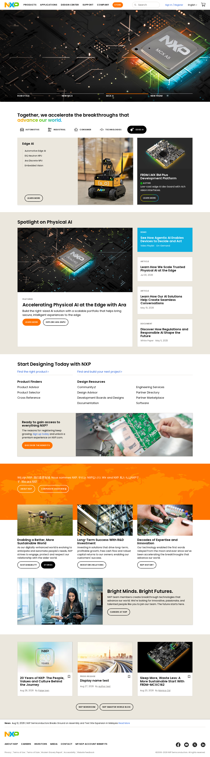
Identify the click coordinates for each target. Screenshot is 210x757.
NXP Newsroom (87, 707)
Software (142, 403)
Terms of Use (19, 752)
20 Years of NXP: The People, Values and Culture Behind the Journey (42, 681)
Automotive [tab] (32, 129)
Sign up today (41, 434)
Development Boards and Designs (100, 398)
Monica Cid (164, 690)
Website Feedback (85, 752)
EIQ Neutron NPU (33, 155)
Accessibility (69, 752)
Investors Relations (91, 565)
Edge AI (28, 143)
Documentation (88, 403)
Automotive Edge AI (35, 150)
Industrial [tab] (59, 129)
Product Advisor (28, 387)
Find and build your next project (99, 372)
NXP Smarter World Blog (116, 707)
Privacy (8, 752)
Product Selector (28, 392)
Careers (26, 744)
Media (54, 744)
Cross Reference (28, 398)
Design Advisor (87, 392)
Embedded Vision (34, 165)
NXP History (147, 565)
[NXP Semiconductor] (12, 5)
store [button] (117, 5)
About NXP (26, 489)
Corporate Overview (53, 489)
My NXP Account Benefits (91, 744)
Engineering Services (150, 387)
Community (85, 387)
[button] (192, 5)
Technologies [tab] (113, 129)
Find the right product (32, 372)
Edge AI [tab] (140, 129)
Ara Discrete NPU (33, 160)
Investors (40, 744)
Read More (133, 723)
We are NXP (29, 481)
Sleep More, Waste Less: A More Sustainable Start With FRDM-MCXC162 (162, 681)
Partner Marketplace (150, 398)
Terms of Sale (33, 752)
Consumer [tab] (85, 129)
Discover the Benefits (37, 445)
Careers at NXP (118, 612)
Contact (66, 744)
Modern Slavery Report (51, 752)
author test (104, 686)
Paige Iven (43, 690)
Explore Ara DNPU (56, 322)
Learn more (33, 198)
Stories (48, 565)
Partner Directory (147, 392)
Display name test (94, 680)
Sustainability (28, 565)
